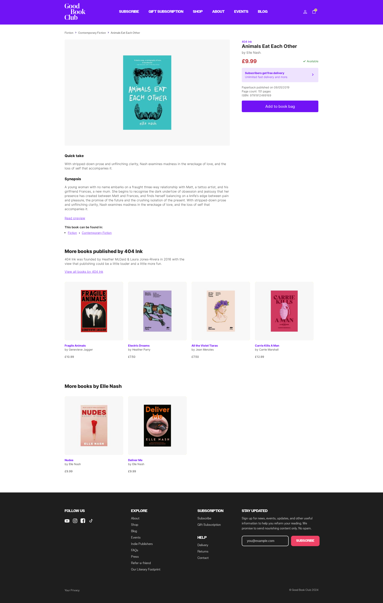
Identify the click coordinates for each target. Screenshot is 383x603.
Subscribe (204, 518)
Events (136, 537)
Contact (203, 558)
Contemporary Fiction (97, 233)
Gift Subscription (209, 525)
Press (135, 557)
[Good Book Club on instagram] (75, 520)
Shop (134, 525)
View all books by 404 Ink (84, 272)
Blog (134, 531)
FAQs (134, 550)
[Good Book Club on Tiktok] (91, 520)
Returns (202, 551)
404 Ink (247, 41)
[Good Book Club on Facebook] (83, 520)
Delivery (202, 545)
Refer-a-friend (141, 563)
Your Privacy (72, 590)
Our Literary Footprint (145, 569)
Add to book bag (280, 106)
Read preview (75, 218)
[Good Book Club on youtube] (67, 520)
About (135, 518)
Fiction (72, 233)
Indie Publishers (142, 544)
